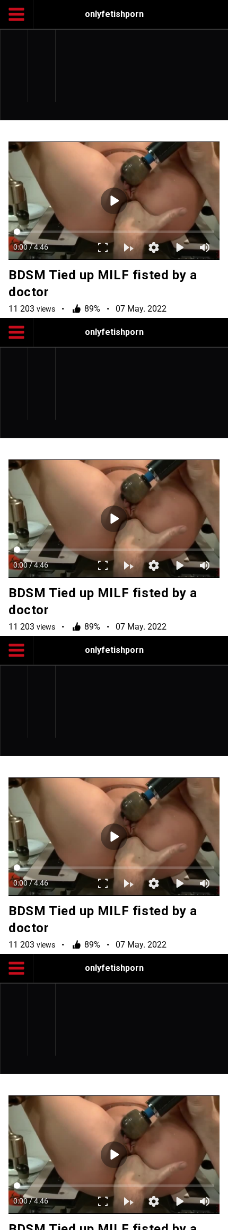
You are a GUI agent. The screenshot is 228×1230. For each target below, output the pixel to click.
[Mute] (213, 1217)
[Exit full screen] (111, 1217)
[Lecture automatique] (137, 1217)
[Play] (114, 615)
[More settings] (162, 1217)
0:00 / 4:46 (22, 1217)
